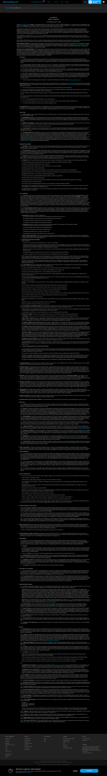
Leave (75, 770)
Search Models (27, 740)
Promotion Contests (28, 746)
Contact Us (65, 744)
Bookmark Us (85, 740)
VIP (62, 2)
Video (48, 2)
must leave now (70, 84)
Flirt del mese (27, 749)
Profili (56, 2)
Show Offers (27, 748)
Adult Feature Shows (29, 743)
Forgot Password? (66, 740)
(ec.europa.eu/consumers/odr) (50, 601)
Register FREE (8, 738)
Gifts (45, 741)
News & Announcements (67, 748)
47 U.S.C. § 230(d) (36, 35)
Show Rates (27, 741)
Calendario (7, 743)
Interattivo (7, 741)
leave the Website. (71, 65)
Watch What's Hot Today (9, 744)
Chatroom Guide (66, 741)
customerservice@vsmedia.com (80, 44)
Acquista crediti (8, 753)
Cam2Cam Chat (8, 751)
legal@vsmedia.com (30, 319)
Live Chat (7, 740)
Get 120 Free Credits (86, 738)
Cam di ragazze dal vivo (37, 2)
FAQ (64, 743)
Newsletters (65, 746)
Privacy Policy (27, 140)
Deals (6, 757)
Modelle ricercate (28, 738)
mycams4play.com (24, 24)
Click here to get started (86, 752)
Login (85, 2)
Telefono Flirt (7, 755)
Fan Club (26, 744)
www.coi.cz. (69, 599)
